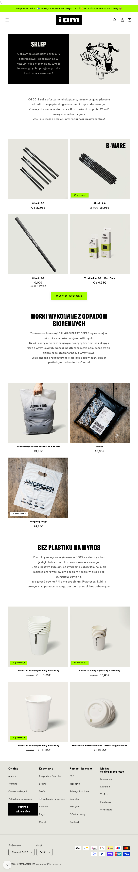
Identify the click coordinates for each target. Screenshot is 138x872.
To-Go (42, 791)
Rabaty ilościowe (80, 791)
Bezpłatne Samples (50, 776)
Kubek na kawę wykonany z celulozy (38, 671)
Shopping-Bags (38, 522)
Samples (74, 799)
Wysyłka (74, 807)
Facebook (105, 802)
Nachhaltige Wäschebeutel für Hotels (38, 447)
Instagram (106, 779)
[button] (7, 20)
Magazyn (75, 784)
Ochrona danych (17, 791)
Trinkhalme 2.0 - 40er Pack (99, 278)
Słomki (43, 784)
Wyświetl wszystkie (69, 296)
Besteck (43, 807)
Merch (43, 822)
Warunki (13, 784)
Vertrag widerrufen (23, 809)
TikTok (104, 794)
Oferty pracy (77, 814)
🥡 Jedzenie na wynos (52, 799)
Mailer (100, 447)
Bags (42, 814)
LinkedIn (105, 787)
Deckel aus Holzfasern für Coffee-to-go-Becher (99, 746)
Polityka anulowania (20, 799)
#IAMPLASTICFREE (26, 864)
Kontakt (74, 822)
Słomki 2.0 (38, 203)
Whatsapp (106, 810)
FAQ (72, 776)
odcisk (12, 776)
